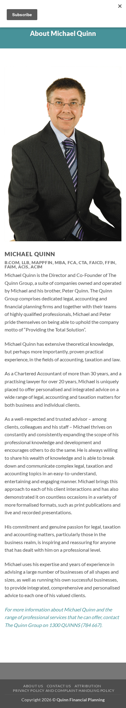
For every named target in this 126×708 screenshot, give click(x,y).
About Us (33, 686)
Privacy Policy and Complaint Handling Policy (63, 690)
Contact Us (59, 686)
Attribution (88, 686)
